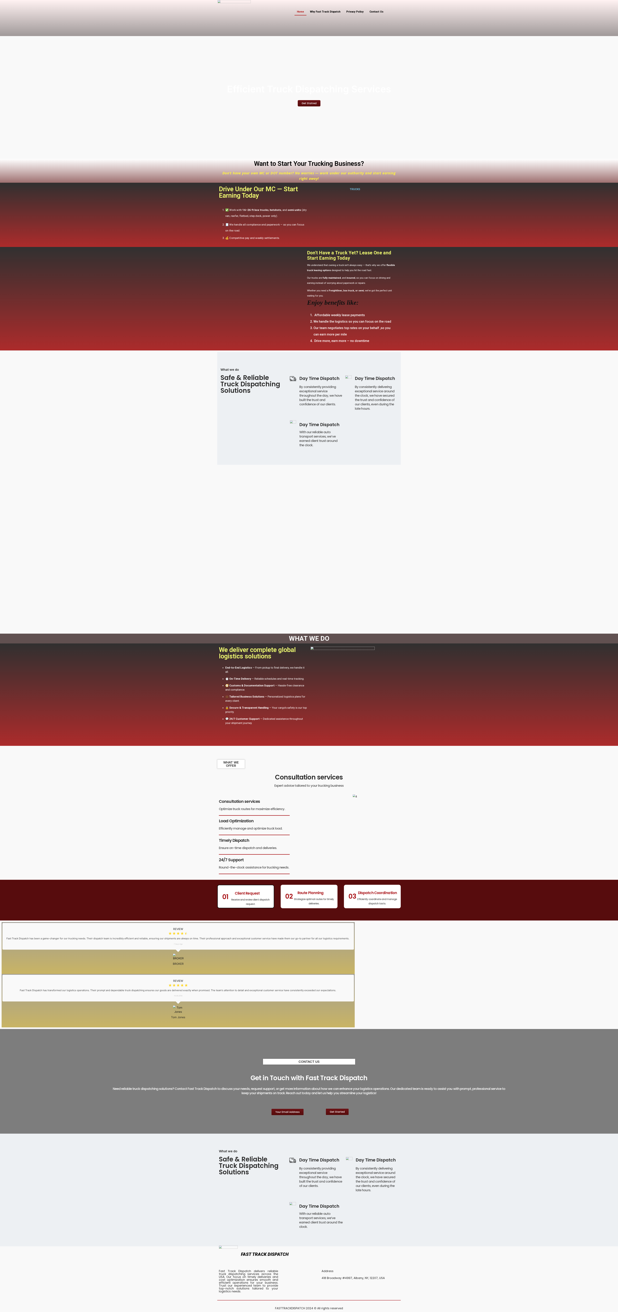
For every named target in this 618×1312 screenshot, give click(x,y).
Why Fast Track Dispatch (325, 11)
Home (300, 11)
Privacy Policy (355, 11)
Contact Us (376, 11)
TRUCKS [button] (355, 189)
